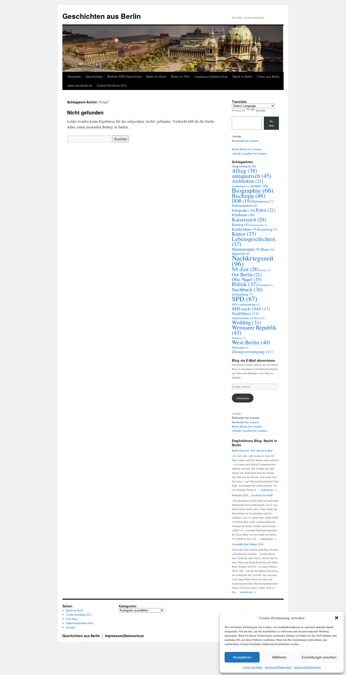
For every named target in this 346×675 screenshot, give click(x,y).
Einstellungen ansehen (319, 657)
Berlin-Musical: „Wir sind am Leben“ (252, 450)
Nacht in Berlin (243, 76)
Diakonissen (262, 201)
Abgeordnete (244, 166)
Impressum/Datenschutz (278, 667)
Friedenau (243, 214)
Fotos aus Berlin (268, 76)
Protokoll (265, 285)
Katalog (240, 224)
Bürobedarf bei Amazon (245, 140)
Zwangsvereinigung (252, 351)
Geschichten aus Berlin (101, 16)
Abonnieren (242, 398)
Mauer (267, 249)
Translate (260, 110)
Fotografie (243, 210)
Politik (245, 284)
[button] (336, 617)
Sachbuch (247, 289)
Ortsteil (265, 270)
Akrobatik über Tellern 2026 (247, 544)
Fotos (266, 210)
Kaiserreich (249, 219)
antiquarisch (251, 175)
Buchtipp (248, 195)
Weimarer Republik (254, 329)
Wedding (246, 322)
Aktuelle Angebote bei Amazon (249, 153)
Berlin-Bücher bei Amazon (247, 149)
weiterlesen (269, 490)
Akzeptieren (242, 657)
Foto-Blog (72, 619)
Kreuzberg (267, 229)
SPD (244, 298)
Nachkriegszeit (252, 260)
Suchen (271, 123)
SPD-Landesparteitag (246, 304)
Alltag (244, 170)
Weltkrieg (238, 338)
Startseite (74, 76)
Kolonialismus (258, 225)
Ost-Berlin (247, 274)
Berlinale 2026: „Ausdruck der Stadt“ (253, 495)
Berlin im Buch (156, 76)
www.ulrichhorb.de (80, 85)
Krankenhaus (244, 229)
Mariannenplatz (246, 249)
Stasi (259, 318)
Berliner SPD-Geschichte (124, 76)
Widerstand (240, 347)
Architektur (247, 181)
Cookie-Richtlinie (252, 667)
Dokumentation (244, 205)
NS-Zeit (245, 269)
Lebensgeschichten (253, 241)
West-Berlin (251, 342)
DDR (241, 201)
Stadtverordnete (242, 318)
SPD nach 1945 (251, 308)
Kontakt (70, 627)
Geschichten (94, 76)
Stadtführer (245, 313)
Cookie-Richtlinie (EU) (112, 85)
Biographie (252, 190)
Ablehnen (279, 657)
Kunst (244, 233)
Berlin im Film (180, 76)
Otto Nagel (247, 279)
